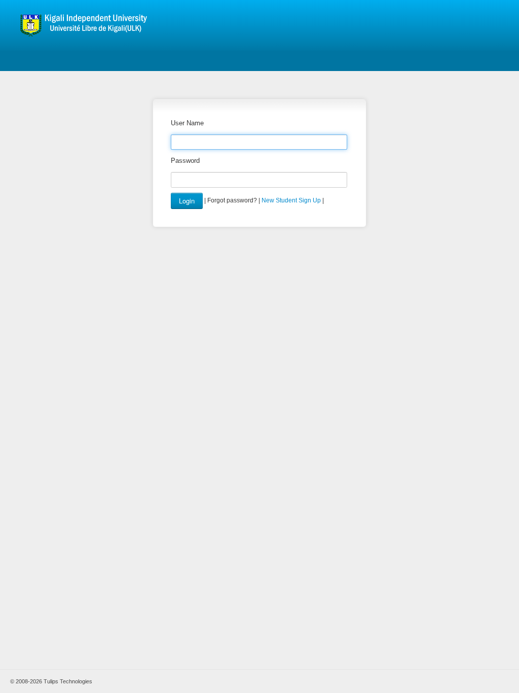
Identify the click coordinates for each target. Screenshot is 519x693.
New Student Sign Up (291, 200)
